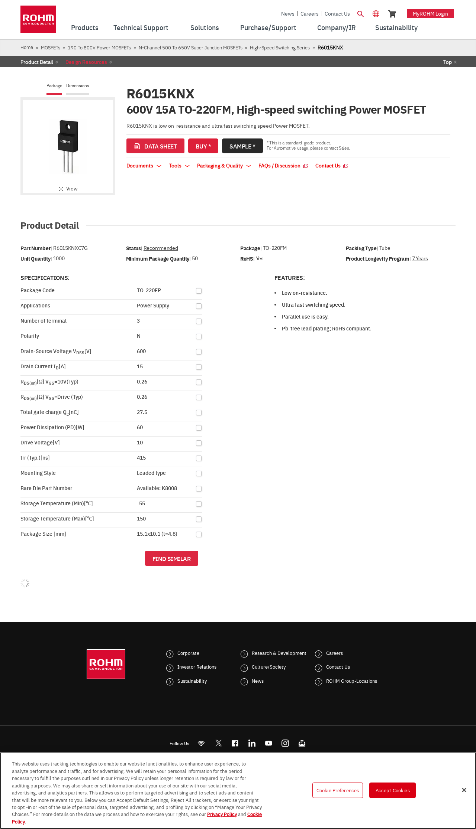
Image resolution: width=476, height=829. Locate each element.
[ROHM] (38, 22)
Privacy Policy (222, 814)
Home (26, 47)
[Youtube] (268, 743)
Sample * (242, 146)
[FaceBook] (235, 743)
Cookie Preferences (337, 790)
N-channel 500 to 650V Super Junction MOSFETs (190, 47)
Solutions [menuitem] (204, 27)
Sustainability (192, 680)
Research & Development (279, 652)
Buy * (203, 146)
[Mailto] (302, 743)
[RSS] (201, 743)
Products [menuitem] (85, 27)
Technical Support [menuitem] (140, 27)
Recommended (161, 247)
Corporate (188, 652)
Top (447, 61)
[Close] (464, 790)
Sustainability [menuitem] (396, 27)
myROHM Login (430, 13)
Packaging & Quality (220, 165)
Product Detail (36, 61)
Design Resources (86, 61)
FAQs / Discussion (280, 165)
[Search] (360, 13)
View (72, 188)
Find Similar (171, 558)
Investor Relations (196, 666)
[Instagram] (285, 743)
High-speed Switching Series (280, 47)
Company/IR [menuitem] (336, 27)
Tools (176, 165)
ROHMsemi (218, 743)
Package (54, 85)
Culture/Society (269, 666)
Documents (140, 165)
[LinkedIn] (252, 743)
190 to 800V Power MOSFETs (99, 47)
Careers (309, 13)
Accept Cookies (393, 790)
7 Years (420, 258)
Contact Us (337, 13)
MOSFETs (50, 47)
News (288, 13)
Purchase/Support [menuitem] (268, 27)
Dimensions (77, 85)
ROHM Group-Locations (351, 680)
